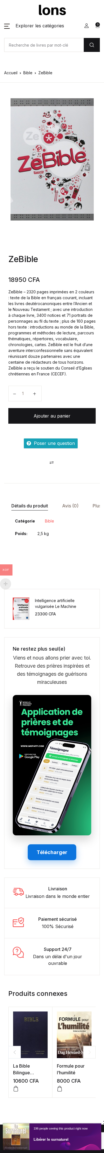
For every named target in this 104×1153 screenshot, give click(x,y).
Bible (27, 72)
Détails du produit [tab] (29, 506)
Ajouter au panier (52, 416)
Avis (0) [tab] (70, 506)
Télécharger (52, 852)
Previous (14, 1052)
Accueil (10, 72)
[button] (34, 25)
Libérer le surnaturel (51, 1139)
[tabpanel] (52, 159)
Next (89, 1052)
